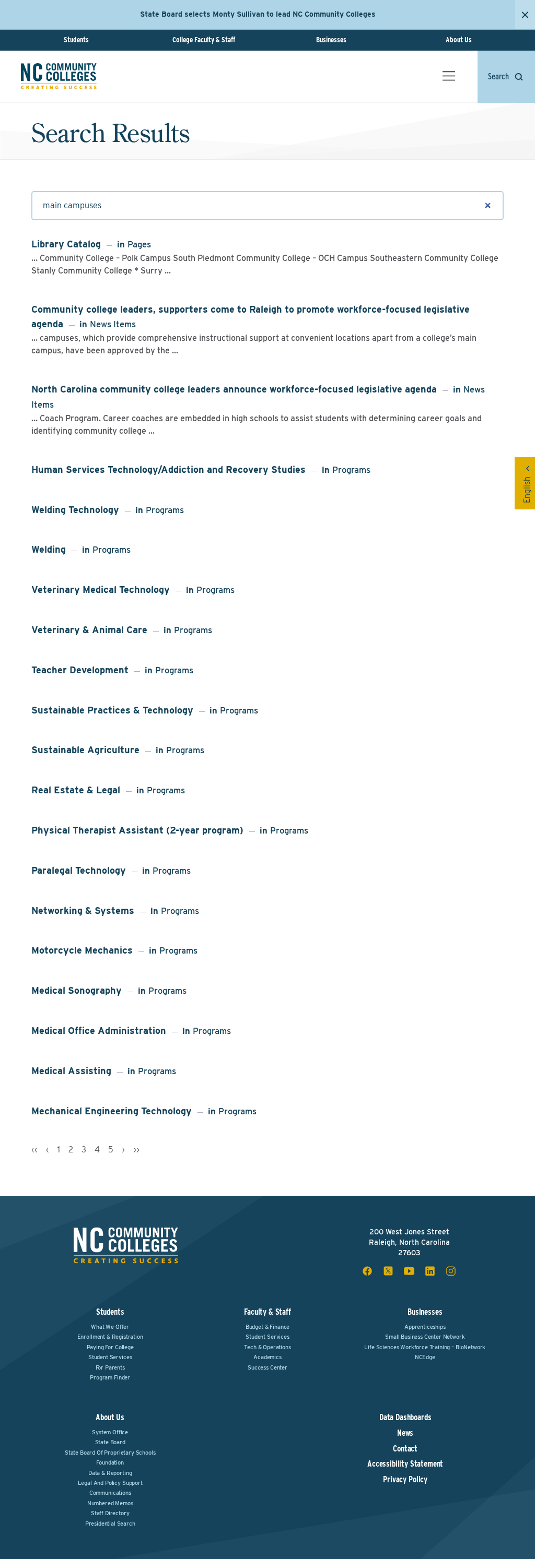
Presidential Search (110, 1523)
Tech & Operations (267, 1347)
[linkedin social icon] (430, 1271)
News (405, 1433)
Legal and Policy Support (110, 1482)
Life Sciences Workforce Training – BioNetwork (424, 1347)
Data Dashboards (405, 1417)
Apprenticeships (425, 1326)
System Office (110, 1432)
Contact (405, 1449)
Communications (110, 1492)
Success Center (267, 1367)
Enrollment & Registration (110, 1336)
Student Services (110, 1357)
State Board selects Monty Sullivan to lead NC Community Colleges (258, 14)
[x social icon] (388, 1271)
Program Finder (110, 1377)
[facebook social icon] (367, 1271)
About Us (459, 39)
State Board (110, 1442)
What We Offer (110, 1326)
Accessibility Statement (405, 1464)
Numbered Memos (110, 1503)
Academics (267, 1357)
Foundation (109, 1462)
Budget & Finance (267, 1326)
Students (76, 39)
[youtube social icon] (409, 1271)
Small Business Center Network (424, 1336)
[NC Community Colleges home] (59, 76)
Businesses (331, 39)
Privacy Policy (405, 1479)
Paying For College (110, 1347)
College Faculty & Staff (203, 39)
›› (136, 1150)
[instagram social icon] (451, 1271)
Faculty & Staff (267, 1312)
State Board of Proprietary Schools (110, 1452)
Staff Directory (110, 1513)
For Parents (110, 1367)
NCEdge (425, 1357)
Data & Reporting (110, 1473)
